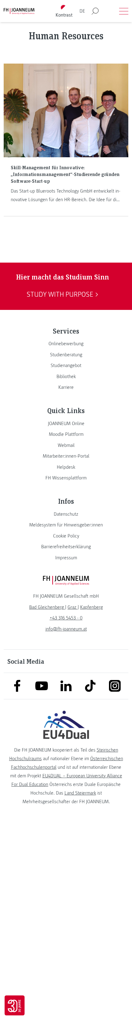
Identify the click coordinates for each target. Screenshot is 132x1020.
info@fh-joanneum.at (66, 629)
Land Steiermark (80, 793)
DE (82, 11)
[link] (66, 343)
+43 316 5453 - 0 (66, 618)
